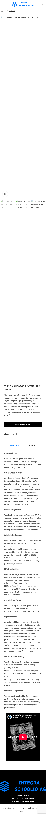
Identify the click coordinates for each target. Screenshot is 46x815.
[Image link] (23, 785)
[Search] (42, 3)
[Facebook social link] (10, 434)
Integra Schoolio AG (26, 808)
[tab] (14, 445)
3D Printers (13, 11)
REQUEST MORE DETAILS (23, 424)
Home (3, 11)
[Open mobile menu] (3, 3)
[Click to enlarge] (5, 194)
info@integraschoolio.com (23, 801)
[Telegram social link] (16, 434)
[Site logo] (23, 3)
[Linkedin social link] (13, 434)
